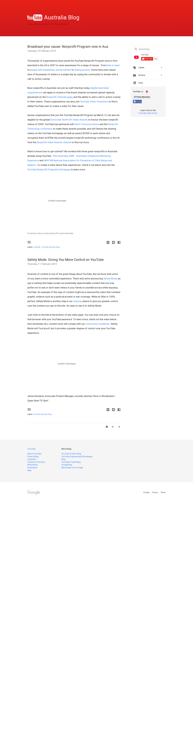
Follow (138, 102)
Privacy (155, 492)
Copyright (31, 459)
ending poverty (82, 69)
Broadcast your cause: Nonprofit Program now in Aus (67, 47)
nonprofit (37, 247)
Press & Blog (33, 456)
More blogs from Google (72, 467)
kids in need (113, 65)
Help (29, 470)
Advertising (32, 465)
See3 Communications (87, 124)
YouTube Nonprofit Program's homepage (48, 169)
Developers (32, 467)
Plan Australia (60, 155)
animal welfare (63, 69)
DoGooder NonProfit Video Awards (69, 119)
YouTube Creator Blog (71, 454)
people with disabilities (42, 69)
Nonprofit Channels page (59, 97)
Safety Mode (110, 278)
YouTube (31, 449)
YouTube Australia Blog (51, 247)
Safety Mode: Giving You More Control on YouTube (65, 260)
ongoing (77, 301)
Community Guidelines (97, 323)
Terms (163, 492)
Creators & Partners (36, 462)
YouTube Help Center (147, 113)
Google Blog (66, 465)
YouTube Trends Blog (71, 462)
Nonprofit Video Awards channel (54, 142)
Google (146, 492)
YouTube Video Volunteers (94, 101)
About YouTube (34, 454)
